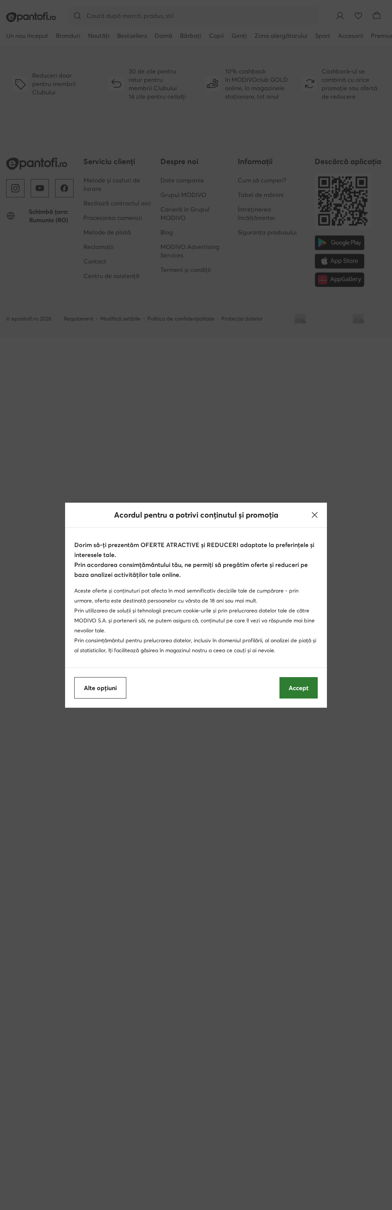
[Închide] (314, 515)
